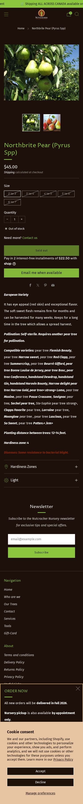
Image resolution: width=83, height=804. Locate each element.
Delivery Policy (14, 662)
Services (9, 619)
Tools (7, 626)
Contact (9, 611)
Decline (40, 782)
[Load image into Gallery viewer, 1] (31, 122)
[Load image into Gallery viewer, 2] (52, 122)
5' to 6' (66, 193)
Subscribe (42, 552)
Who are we (12, 597)
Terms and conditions (19, 655)
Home (21, 28)
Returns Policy (14, 670)
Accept (40, 771)
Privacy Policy (63, 759)
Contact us (29, 238)
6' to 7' (12, 202)
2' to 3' (12, 193)
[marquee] (41, 4)
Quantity (10, 212)
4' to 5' (48, 193)
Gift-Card (10, 633)
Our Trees (10, 604)
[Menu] (6, 14)
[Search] (77, 14)
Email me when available (41, 273)
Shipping (9, 172)
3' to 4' (30, 193)
